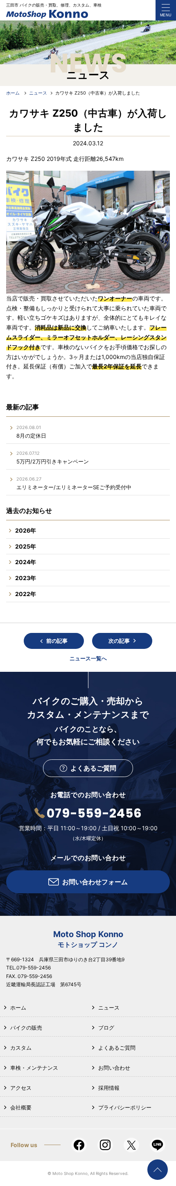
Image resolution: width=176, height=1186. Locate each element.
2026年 (25, 530)
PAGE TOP (157, 1169)
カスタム (21, 1047)
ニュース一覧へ (88, 658)
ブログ (106, 1027)
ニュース (109, 1007)
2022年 (25, 593)
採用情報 (109, 1087)
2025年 (25, 546)
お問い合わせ (114, 1067)
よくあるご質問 (116, 1047)
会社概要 (21, 1107)
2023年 (25, 577)
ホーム (18, 1007)
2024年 (25, 561)
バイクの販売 (26, 1027)
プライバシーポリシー (124, 1107)
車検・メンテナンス (34, 1067)
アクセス (21, 1087)
